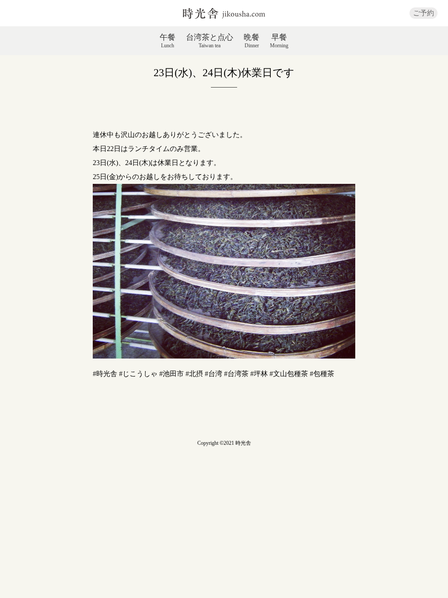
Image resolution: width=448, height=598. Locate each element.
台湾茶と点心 (209, 40)
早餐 (279, 40)
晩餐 (251, 40)
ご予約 (423, 13)
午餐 (167, 40)
